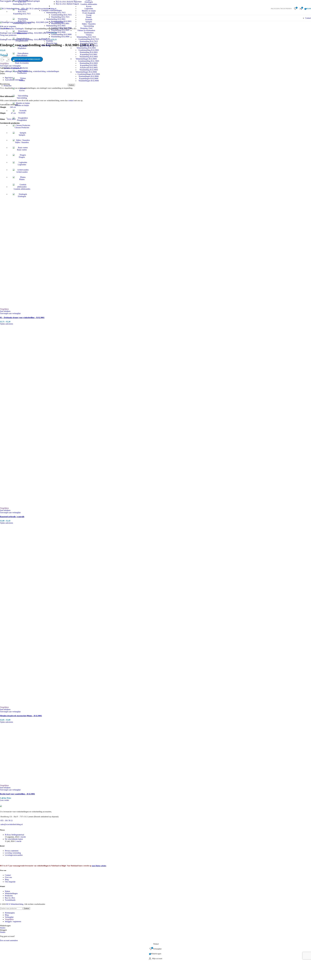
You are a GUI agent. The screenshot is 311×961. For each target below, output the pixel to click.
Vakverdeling (22, 98)
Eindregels (22, 196)
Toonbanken (22, 73)
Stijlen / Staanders (22, 142)
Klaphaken (22, 48)
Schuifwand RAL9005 (89, 68)
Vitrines (22, 80)
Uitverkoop (45, 45)
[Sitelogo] (9, 9)
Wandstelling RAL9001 (89, 57)
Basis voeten (22, 150)
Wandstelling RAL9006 (60, 37)
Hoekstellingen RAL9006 (89, 76)
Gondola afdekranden (22, 189)
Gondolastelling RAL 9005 (88, 61)
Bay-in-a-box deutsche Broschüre (69, 2)
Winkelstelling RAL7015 (55, 13)
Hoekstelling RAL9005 (89, 63)
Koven (22, 90)
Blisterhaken (22, 33)
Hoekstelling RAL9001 (89, 52)
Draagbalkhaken (22, 41)
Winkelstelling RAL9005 (55, 26)
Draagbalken (22, 120)
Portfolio (49, 41)
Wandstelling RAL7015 (22, 23)
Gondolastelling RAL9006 (61, 34)
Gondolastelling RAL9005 (61, 28)
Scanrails (21, 113)
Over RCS (45, 39)
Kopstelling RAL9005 (88, 65)
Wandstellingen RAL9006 (89, 81)
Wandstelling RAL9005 (89, 70)
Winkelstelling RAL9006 (55, 32)
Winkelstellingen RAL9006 (86, 72)
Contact (308, 18)
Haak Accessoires (22, 63)
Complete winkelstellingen (51, 10)
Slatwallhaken (22, 56)
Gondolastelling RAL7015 (61, 15)
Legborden (22, 165)
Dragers (22, 157)
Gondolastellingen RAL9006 (89, 74)
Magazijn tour (51, 43)
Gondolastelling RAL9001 (88, 50)
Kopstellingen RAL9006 (88, 78)
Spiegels (22, 135)
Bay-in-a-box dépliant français (67, 4)
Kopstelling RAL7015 (21, 14)
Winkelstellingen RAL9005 (86, 59)
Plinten (22, 179)
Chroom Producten (22, 127)
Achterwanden (22, 172)
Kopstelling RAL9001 (88, 54)
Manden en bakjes (22, 105)
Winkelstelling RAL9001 (55, 19)
